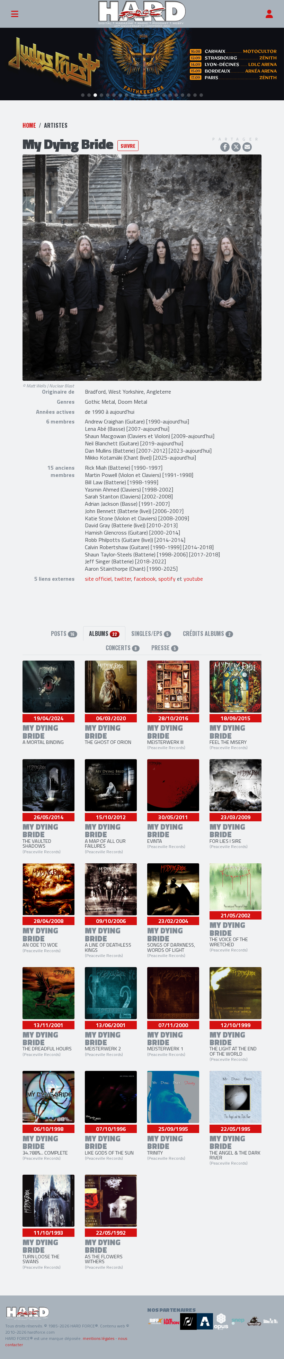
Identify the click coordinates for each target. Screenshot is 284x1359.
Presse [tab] (163, 648)
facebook (145, 578)
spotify (167, 578)
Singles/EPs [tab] (150, 633)
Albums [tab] (103, 633)
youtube (193, 578)
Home (29, 125)
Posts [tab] (62, 633)
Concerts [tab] (121, 648)
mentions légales (98, 1338)
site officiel (98, 578)
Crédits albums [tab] (206, 633)
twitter (122, 578)
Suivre (128, 145)
